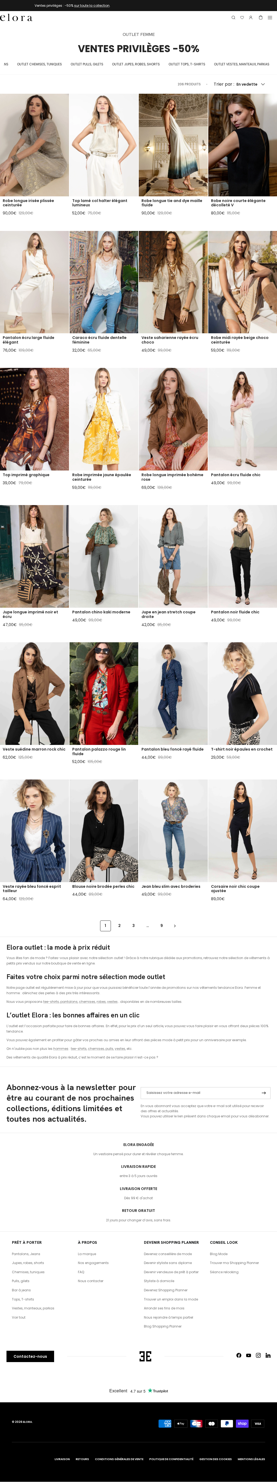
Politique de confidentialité (171, 1459)
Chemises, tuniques (28, 1272)
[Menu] (270, 17)
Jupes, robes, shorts (28, 1263)
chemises (87, 1001)
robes (101, 1001)
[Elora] (16, 17)
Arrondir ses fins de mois (164, 1308)
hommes (60, 1048)
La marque (87, 1254)
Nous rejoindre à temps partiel (168, 1317)
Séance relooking (224, 1272)
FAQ (81, 1272)
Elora (27, 1422)
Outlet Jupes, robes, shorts (136, 64)
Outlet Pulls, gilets (87, 64)
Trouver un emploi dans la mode (171, 1299)
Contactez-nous (30, 1356)
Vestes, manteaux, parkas (33, 1308)
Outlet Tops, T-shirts (187, 64)
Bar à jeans (21, 1290)
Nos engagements (93, 1263)
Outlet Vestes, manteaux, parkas (241, 64)
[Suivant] (175, 925)
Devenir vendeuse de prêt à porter (171, 1272)
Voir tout (18, 1317)
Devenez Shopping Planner (165, 1290)
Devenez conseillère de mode (168, 1254)
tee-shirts (51, 1001)
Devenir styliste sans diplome (168, 1263)
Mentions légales (251, 1459)
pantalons (69, 1001)
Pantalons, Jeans (26, 1254)
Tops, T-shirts (23, 1299)
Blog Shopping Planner (163, 1326)
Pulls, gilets (20, 1281)
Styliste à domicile (159, 1281)
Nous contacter (90, 1281)
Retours (82, 1459)
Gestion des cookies (215, 1459)
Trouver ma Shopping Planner (234, 1263)
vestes (112, 1001)
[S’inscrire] (263, 1093)
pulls (109, 1048)
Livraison (62, 1459)
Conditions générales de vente (119, 1459)
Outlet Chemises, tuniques (39, 64)
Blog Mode (218, 1254)
